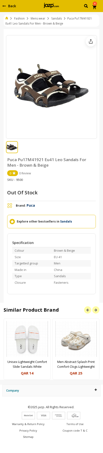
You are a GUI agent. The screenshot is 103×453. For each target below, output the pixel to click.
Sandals (56, 18)
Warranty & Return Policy (28, 424)
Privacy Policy (28, 430)
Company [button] (12, 390)
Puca (31, 205)
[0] (94, 8)
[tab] (51, 390)
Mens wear (38, 18)
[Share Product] (91, 41)
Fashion (19, 18)
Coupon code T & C (75, 430)
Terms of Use (75, 424)
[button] (86, 7)
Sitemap (28, 437)
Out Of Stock (22, 192)
